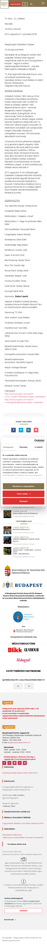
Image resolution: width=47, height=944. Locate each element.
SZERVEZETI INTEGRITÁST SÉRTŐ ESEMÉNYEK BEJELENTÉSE (22, 854)
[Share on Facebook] (13, 430)
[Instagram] (9, 763)
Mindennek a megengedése (23, 486)
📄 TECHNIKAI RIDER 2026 (15, 844)
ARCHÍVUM (10, 920)
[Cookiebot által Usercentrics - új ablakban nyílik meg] (34, 440)
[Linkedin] (28, 430)
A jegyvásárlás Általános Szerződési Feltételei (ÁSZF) (23, 823)
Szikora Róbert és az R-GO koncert (25, 513)
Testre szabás (22, 494)
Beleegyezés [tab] (8, 447)
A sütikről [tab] (38, 447)
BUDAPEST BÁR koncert (21, 529)
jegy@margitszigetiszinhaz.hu (19, 742)
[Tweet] (21, 430)
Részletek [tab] (23, 447)
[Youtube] (25, 763)
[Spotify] (15, 763)
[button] (31, 4)
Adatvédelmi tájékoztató (12, 835)
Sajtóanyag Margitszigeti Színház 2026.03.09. (20, 773)
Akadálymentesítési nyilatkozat (17, 812)
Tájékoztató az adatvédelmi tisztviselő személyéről (22, 837)
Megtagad (23, 501)
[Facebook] (4, 763)
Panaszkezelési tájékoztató (12, 852)
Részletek (23, 911)
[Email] (36, 430)
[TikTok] (20, 763)
